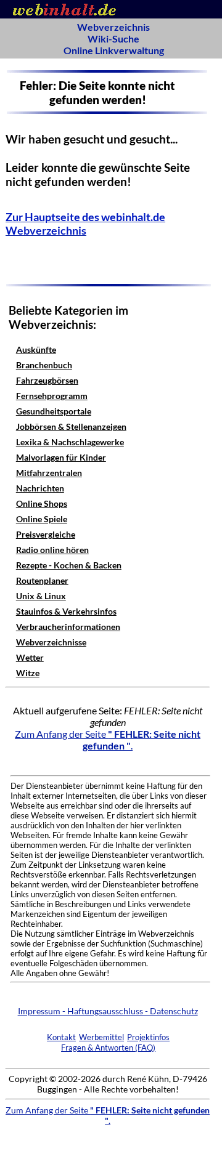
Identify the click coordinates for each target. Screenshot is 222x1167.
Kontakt (61, 1037)
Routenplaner (42, 580)
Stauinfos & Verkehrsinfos (66, 611)
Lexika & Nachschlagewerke (70, 442)
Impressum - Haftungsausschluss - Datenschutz (108, 1011)
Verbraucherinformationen (68, 626)
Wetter (30, 657)
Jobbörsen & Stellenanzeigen (71, 426)
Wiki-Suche (113, 38)
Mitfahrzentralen (49, 472)
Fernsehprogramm (52, 395)
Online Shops (41, 503)
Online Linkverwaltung (114, 50)
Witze (27, 673)
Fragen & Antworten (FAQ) (108, 1047)
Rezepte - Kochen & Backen (68, 565)
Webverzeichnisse (51, 642)
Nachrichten (40, 488)
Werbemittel (101, 1037)
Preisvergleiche (45, 534)
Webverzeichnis (113, 27)
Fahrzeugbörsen (47, 380)
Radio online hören (52, 549)
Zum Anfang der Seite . (107, 739)
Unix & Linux (41, 596)
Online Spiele (41, 519)
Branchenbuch (44, 365)
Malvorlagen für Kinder (61, 457)
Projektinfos (148, 1037)
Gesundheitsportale (53, 411)
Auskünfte (36, 349)
